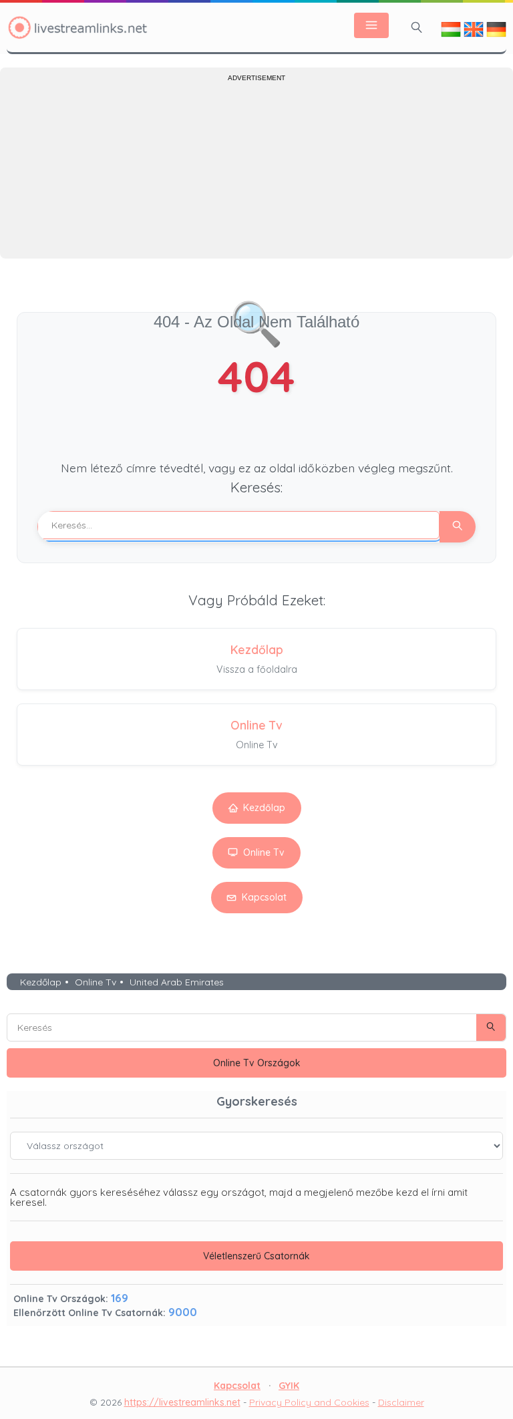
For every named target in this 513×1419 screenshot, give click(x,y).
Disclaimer (401, 1402)
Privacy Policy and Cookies (309, 1402)
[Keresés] (417, 27)
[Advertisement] (256, 168)
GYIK (289, 1386)
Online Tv (264, 852)
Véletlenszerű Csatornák (256, 1256)
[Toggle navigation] (371, 25)
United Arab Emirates (177, 982)
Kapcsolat (264, 897)
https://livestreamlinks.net (182, 1402)
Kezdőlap (264, 808)
